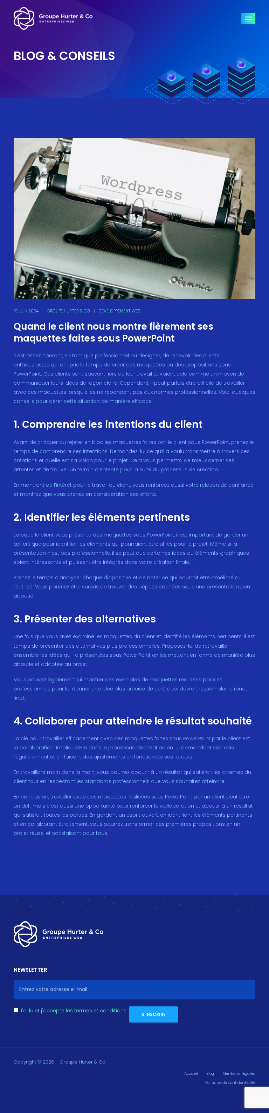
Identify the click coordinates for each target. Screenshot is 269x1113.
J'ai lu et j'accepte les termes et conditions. (73, 1010)
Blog (210, 1073)
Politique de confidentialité (230, 1082)
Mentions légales (238, 1073)
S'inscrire (154, 1014)
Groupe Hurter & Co (68, 311)
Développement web (119, 311)
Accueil (191, 1073)
